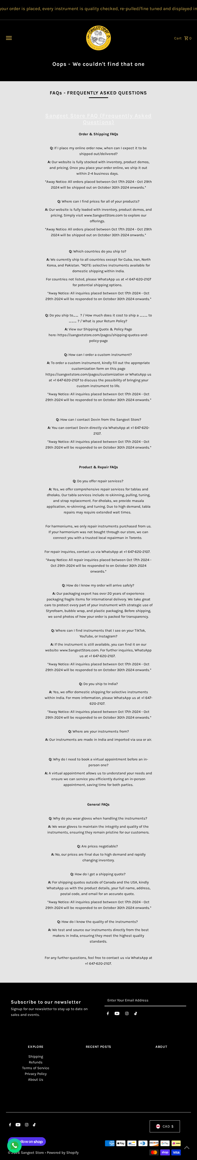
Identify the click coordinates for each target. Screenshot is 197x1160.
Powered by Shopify (63, 1152)
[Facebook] (108, 1014)
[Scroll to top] (186, 1147)
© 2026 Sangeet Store (26, 1152)
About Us (35, 1079)
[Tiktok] (135, 1014)
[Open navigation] (42, 38)
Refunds (36, 1062)
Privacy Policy (36, 1074)
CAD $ (168, 1126)
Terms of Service (35, 1068)
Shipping (35, 1056)
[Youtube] (117, 1014)
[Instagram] (127, 1014)
